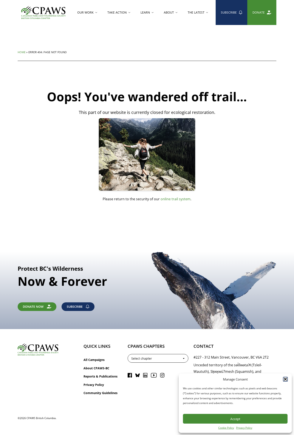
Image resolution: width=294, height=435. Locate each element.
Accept (235, 419)
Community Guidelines (101, 393)
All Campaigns (94, 360)
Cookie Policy (226, 427)
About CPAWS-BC (96, 368)
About (169, 12)
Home (22, 52)
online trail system (175, 199)
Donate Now (33, 306)
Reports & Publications (101, 376)
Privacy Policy (244, 427)
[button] (285, 379)
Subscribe (229, 12)
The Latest (196, 12)
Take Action (117, 12)
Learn (145, 12)
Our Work (85, 12)
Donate (258, 12)
